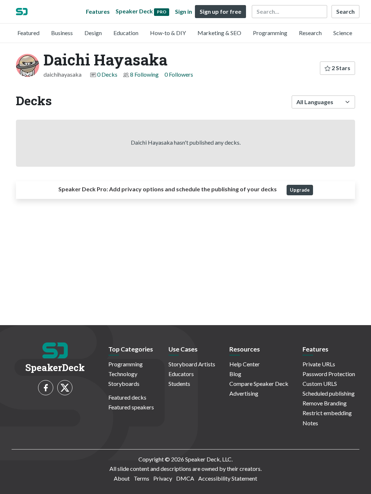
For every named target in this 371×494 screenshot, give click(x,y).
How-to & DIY (168, 32)
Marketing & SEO (219, 32)
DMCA (185, 478)
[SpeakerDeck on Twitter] (64, 387)
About (122, 478)
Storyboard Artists (191, 364)
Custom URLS (320, 383)
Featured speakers (131, 407)
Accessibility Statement (227, 478)
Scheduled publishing (329, 393)
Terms (141, 478)
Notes (310, 423)
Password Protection (329, 373)
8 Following (144, 74)
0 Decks (107, 74)
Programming (270, 32)
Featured (28, 32)
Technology (122, 373)
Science (342, 32)
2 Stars (340, 67)
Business (62, 32)
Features (98, 11)
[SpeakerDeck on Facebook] (45, 387)
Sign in (183, 11)
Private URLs (319, 364)
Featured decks (127, 397)
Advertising (243, 393)
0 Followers (178, 74)
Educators (181, 373)
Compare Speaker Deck (258, 383)
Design (93, 32)
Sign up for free (220, 11)
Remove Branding (325, 403)
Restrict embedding (327, 412)
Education (125, 32)
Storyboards (123, 383)
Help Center (244, 364)
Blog (235, 373)
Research (310, 32)
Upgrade (300, 190)
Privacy (162, 478)
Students (179, 383)
